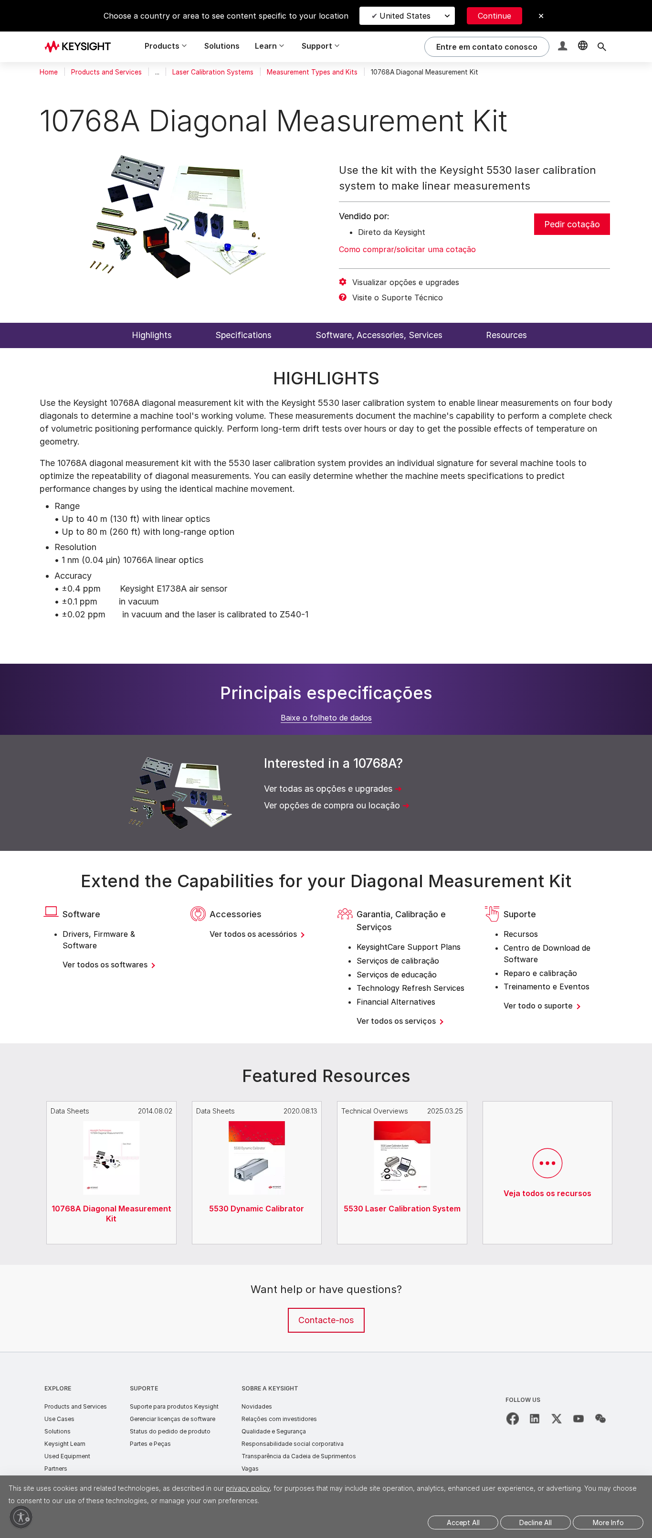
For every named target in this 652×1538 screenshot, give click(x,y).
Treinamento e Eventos (546, 986)
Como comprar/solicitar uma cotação (407, 249)
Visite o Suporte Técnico (397, 297)
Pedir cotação (572, 224)
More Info (608, 1522)
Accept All (463, 1522)
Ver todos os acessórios (254, 934)
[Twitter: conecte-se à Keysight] (556, 1418)
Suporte (144, 1388)
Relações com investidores (279, 1418)
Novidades (257, 1406)
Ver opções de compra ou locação (332, 805)
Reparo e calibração (540, 973)
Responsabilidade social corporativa (293, 1443)
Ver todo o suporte (539, 1005)
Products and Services (106, 72)
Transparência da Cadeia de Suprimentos (299, 1456)
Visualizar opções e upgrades (405, 282)
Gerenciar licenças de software (172, 1418)
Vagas (250, 1468)
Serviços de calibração (398, 960)
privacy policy (248, 1488)
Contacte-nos (326, 1320)
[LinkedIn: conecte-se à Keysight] (534, 1418)
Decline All (535, 1522)
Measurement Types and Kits (312, 72)
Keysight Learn (64, 1443)
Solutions (222, 46)
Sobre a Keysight (270, 1388)
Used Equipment (67, 1456)
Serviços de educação (397, 974)
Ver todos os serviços (397, 1021)
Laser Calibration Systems (212, 72)
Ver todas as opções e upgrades (328, 789)
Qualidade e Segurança (274, 1431)
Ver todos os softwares (106, 964)
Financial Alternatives (396, 1002)
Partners (55, 1468)
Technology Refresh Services (410, 988)
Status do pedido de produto (170, 1431)
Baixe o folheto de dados (326, 717)
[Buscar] (602, 47)
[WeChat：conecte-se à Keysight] (600, 1418)
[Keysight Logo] (81, 46)
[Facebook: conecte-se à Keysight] (512, 1418)
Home (49, 72)
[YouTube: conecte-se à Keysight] (578, 1418)
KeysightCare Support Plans (409, 947)
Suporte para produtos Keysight (174, 1406)
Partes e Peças (150, 1443)
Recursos (521, 934)
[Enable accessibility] (21, 1517)
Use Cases (59, 1418)
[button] (563, 47)
